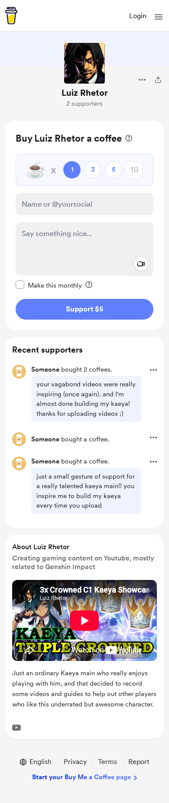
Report (138, 762)
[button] (158, 17)
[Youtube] (16, 727)
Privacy (75, 762)
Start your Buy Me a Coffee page (81, 777)
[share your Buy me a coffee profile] (158, 80)
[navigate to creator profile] (84, 63)
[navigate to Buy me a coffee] (11, 15)
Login (137, 16)
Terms (107, 762)
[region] (84, 225)
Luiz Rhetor (85, 92)
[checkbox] (49, 285)
